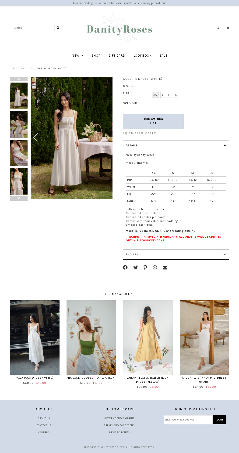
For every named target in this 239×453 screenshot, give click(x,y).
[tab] (176, 145)
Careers (44, 432)
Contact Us (44, 425)
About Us (44, 418)
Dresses (27, 68)
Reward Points (119, 432)
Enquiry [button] (132, 254)
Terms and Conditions (119, 425)
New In (78, 56)
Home (13, 68)
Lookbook (142, 56)
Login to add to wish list (140, 132)
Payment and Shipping (119, 418)
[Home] (119, 27)
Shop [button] (96, 56)
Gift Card (117, 56)
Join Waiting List (153, 121)
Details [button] (131, 145)
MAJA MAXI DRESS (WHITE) (34, 377)
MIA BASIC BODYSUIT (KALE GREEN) (91, 377)
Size (127, 92)
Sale (163, 56)
